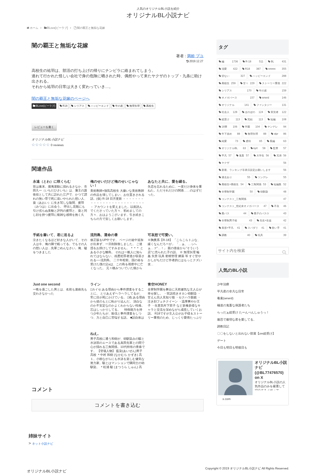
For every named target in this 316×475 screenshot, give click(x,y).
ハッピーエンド (100, 105)
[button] (285, 252)
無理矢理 (134, 105)
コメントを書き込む (118, 405)
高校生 (150, 105)
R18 (65, 105)
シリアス (79, 105)
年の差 (119, 105)
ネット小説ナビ (42, 443)
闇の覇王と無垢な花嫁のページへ (61, 98)
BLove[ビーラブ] (45, 105)
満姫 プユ (195, 56)
